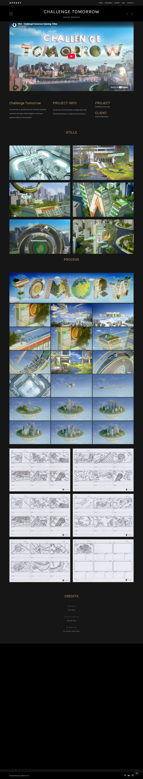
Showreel (108, 2)
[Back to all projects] (11, 14)
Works (117, 2)
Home (101, 2)
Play (123, 2)
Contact (130, 2)
